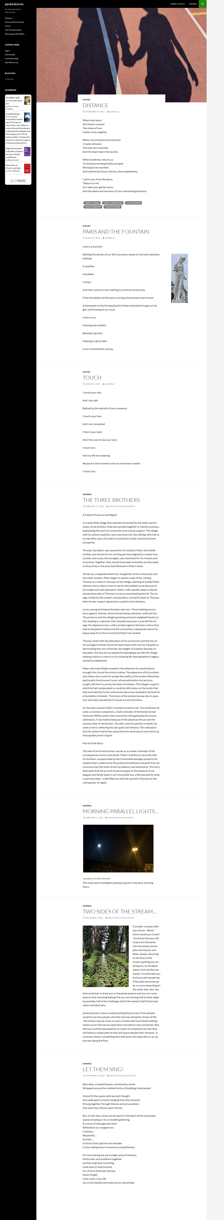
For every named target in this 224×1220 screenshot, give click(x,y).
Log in (7, 50)
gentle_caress (92, 203)
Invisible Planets (13, 114)
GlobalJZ (114, 111)
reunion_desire (113, 207)
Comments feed (11, 58)
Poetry (87, 99)
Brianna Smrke (13, 160)
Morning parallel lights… (120, 811)
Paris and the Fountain (116, 231)
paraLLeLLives (14, 4)
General (87, 494)
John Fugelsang (13, 171)
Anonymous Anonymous (121, 506)
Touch (92, 377)
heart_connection (113, 203)
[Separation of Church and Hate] (27, 168)
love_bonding (134, 203)
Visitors (193, 4)
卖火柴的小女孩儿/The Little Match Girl (14, 100)
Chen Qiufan (12, 117)
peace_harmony (93, 207)
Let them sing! (103, 1069)
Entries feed (10, 54)
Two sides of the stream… (120, 911)
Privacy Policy (178, 4)
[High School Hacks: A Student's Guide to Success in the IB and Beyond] (27, 151)
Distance (96, 105)
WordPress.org (11, 62)
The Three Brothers (111, 499)
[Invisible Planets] (27, 117)
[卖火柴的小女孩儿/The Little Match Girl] (27, 100)
